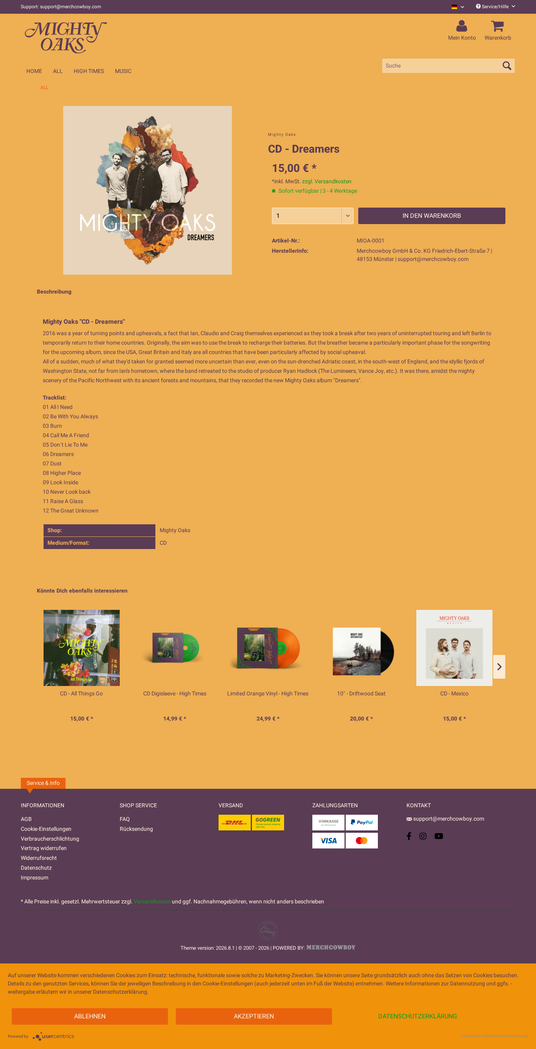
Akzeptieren (254, 1016)
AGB (26, 819)
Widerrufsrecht (39, 858)
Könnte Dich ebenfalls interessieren (82, 591)
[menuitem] (455, 7)
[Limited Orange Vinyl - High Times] (268, 648)
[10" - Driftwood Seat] (361, 648)
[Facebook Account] (409, 836)
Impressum (34, 878)
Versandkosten (152, 902)
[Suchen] (507, 65)
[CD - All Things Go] (81, 648)
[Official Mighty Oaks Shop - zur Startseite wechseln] (103, 36)
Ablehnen (90, 1016)
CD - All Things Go (81, 694)
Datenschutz (36, 868)
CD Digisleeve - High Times (174, 694)
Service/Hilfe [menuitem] (495, 6)
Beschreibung (54, 292)
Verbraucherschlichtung (50, 839)
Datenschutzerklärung (417, 1016)
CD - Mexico (454, 694)
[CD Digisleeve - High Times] (175, 648)
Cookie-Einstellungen (46, 829)
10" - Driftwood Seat (361, 694)
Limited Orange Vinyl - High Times (267, 694)
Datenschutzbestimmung (506, 1036)
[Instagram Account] (423, 836)
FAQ (125, 819)
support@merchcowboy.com (448, 819)
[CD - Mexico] (454, 648)
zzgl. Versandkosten (327, 181)
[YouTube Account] (438, 836)
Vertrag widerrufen (44, 848)
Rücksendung (136, 829)
